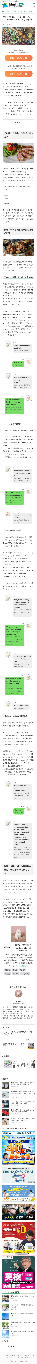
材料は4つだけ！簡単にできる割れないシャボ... (23, 1316)
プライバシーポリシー (22, 1357)
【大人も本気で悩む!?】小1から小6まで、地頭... (23, 1298)
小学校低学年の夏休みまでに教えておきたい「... (23, 1324)
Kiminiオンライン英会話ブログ (18, 1361)
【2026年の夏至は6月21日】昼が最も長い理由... (22, 1333)
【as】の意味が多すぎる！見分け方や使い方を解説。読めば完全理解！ (22, 1111)
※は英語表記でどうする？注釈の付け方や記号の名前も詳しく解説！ (23, 1119)
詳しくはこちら (17, 58)
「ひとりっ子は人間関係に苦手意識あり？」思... (22, 1307)
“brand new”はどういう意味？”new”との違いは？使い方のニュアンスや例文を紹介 (23, 1093)
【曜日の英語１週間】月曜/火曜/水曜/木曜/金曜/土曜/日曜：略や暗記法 (22, 1084)
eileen (32, 24)
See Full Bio (21, 966)
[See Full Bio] (27, 966)
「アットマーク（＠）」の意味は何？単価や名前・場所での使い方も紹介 (23, 1102)
